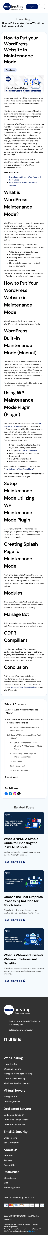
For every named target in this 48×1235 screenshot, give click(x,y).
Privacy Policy (16, 1197)
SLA (27, 1197)
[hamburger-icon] (42, 6)
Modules (18, 761)
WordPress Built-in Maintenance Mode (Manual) (24, 729)
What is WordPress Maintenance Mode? (22, 711)
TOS (32, 1197)
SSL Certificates (11, 1142)
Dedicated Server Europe (16, 1119)
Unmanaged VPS (12, 1101)
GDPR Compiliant (22, 770)
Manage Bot (20, 766)
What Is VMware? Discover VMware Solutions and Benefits (23, 959)
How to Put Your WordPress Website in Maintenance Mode (25, 721)
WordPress (10, 70)
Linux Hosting (10, 1064)
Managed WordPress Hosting (23, 687)
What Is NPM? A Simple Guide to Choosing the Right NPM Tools (21, 843)
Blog (6, 1182)
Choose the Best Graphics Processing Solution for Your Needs (23, 901)
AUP (6, 1197)
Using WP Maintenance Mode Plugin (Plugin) (26, 736)
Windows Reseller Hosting (17, 1083)
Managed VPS (10, 1096)
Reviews (8, 1160)
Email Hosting (10, 1137)
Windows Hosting (12, 1069)
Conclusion (12, 777)
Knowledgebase (12, 1187)
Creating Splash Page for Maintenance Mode (25, 755)
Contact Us (9, 1165)
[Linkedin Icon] (10, 793)
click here (31, 1231)
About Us (8, 1155)
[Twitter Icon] (19, 793)
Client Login (10, 1178)
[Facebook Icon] (6, 793)
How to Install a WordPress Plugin (19, 469)
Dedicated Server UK (14, 1114)
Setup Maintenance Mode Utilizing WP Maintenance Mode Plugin (28, 746)
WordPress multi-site (28, 450)
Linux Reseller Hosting (14, 1078)
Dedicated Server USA (15, 1124)
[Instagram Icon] (14, 793)
